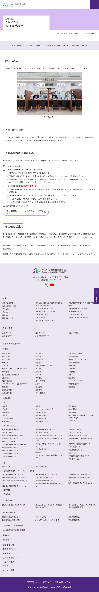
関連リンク (47, 582)
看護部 (6, 494)
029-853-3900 (55, 279)
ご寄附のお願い (9, 557)
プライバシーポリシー (63, 582)
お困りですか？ (96, 296)
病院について (8, 544)
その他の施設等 (9, 512)
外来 (4, 298)
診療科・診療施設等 (11, 343)
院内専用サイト (33, 582)
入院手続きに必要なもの (56, 45)
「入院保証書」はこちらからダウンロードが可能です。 (24, 212)
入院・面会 (7, 328)
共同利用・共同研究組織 (13, 525)
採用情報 (6, 553)
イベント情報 (8, 570)
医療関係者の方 (9, 549)
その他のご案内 (78, 45)
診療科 (5, 349)
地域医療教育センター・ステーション (18, 471)
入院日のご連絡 (33, 45)
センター (7, 425)
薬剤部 (6, 490)
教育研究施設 (8, 500)
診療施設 (6, 398)
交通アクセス (8, 561)
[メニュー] (94, 4)
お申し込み (16, 45)
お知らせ (6, 566)
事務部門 (6, 535)
